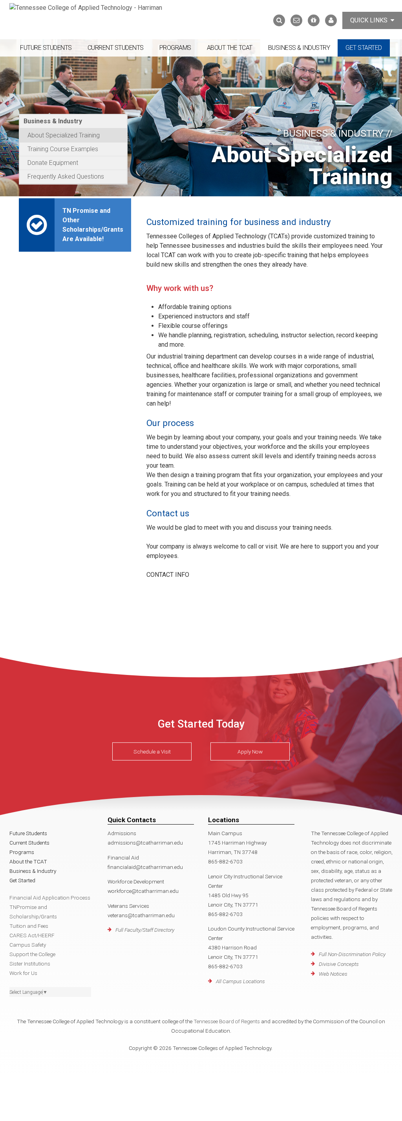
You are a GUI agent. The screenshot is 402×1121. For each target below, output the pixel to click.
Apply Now (250, 751)
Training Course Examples (62, 149)
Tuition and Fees (28, 926)
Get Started (363, 47)
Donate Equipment (52, 162)
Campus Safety (27, 945)
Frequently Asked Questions (65, 176)
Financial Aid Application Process (49, 897)
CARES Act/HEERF (32, 935)
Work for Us (23, 973)
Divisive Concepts (339, 964)
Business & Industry (299, 47)
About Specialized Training (63, 135)
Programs (175, 47)
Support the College (32, 954)
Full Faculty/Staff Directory (144, 930)
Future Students (46, 47)
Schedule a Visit (152, 751)
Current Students (116, 47)
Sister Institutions (29, 963)
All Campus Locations (240, 981)
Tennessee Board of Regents (227, 1021)
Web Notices (333, 974)
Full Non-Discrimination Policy (352, 954)
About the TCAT (229, 47)
